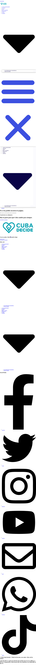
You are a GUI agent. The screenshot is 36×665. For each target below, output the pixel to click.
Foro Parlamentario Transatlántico (9, 305)
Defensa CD (4, 247)
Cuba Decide (2, 1)
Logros (3, 245)
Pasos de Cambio (7, 71)
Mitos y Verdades (4, 246)
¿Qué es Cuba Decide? (6, 6)
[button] (18, 109)
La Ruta (3, 248)
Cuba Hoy (3, 244)
